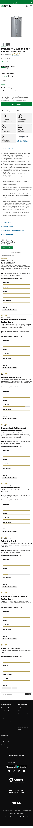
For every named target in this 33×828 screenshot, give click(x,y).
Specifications (7, 222)
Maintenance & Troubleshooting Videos (13, 230)
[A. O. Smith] (6, 6)
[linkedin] (19, 771)
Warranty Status (22, 719)
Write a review (15, 55)
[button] (29, 694)
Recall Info (4, 747)
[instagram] (14, 771)
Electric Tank (18, 10)
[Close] (31, 2)
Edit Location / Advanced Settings (24, 141)
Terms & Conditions (26, 810)
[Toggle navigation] (31, 6)
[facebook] (9, 771)
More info (24, 137)
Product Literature (8, 226)
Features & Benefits (8, 149)
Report (14, 309)
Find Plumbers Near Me (16, 755)
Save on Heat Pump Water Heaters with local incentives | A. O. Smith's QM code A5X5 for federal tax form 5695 (16, 2)
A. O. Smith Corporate (7, 810)
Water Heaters (12, 10)
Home (2, 10)
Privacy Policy (17, 810)
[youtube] (24, 771)
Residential (7, 10)
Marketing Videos (8, 234)
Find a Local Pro (16, 104)
